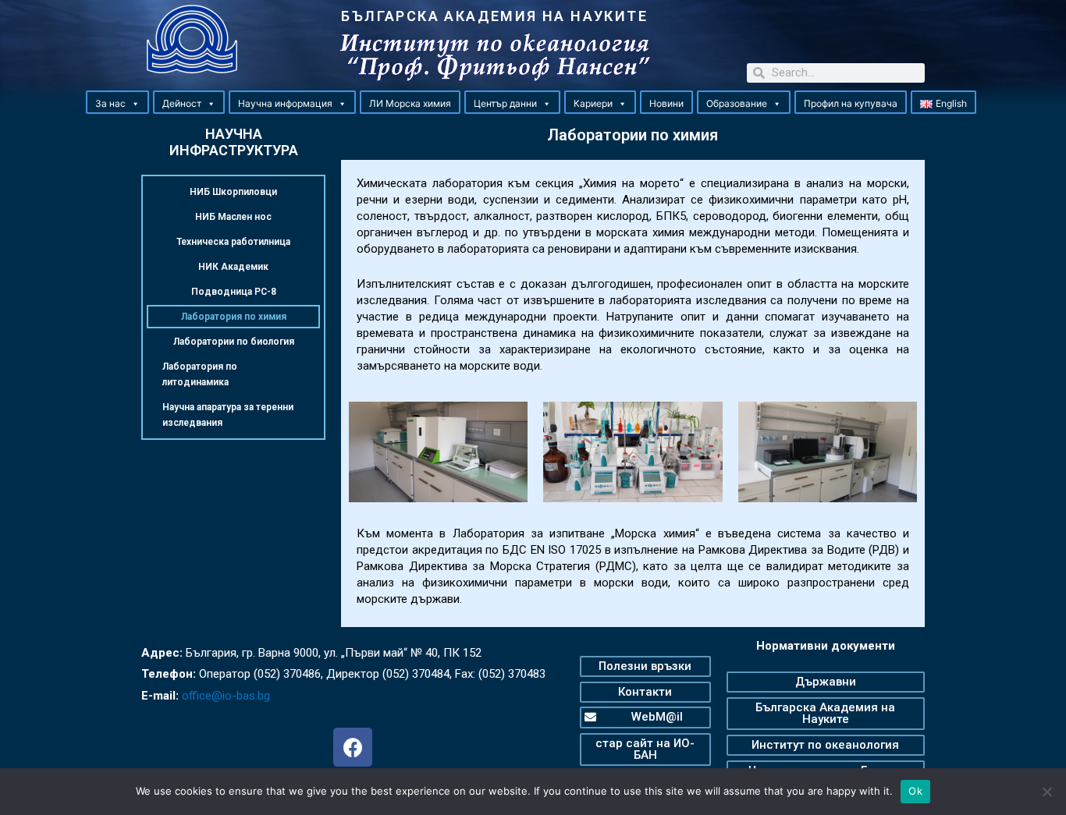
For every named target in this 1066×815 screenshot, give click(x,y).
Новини (666, 103)
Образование (736, 103)
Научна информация (285, 103)
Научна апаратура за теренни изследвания (227, 415)
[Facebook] (352, 747)
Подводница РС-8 (233, 291)
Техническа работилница (233, 241)
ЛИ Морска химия (410, 103)
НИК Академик (233, 266)
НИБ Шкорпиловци (233, 191)
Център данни (505, 103)
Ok (915, 791)
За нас (110, 103)
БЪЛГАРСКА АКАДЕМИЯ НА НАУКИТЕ (494, 16)
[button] (135, 103)
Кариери (593, 103)
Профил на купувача (850, 103)
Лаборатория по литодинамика (199, 374)
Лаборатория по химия (233, 316)
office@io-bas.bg (226, 696)
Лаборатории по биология (233, 341)
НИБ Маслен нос (233, 216)
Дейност (181, 103)
